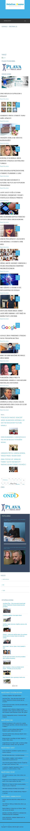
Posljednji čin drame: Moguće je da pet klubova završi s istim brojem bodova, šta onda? (13, 780)
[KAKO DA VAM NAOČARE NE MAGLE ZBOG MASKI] (9, 348)
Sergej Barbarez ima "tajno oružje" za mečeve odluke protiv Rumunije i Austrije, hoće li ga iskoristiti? (14, 743)
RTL (10, 825)
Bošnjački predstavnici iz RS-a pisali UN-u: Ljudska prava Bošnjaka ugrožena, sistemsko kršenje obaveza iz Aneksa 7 (14, 724)
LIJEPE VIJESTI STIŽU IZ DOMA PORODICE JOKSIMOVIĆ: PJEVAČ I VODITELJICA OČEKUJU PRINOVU (11, 195)
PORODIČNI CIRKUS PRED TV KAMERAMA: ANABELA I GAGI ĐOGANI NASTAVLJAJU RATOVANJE (13, 380)
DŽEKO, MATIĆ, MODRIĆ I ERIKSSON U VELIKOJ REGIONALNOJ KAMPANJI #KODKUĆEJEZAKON (13, 266)
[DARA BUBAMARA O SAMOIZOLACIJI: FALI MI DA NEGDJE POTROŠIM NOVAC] (13, 447)
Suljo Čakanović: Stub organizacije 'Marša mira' (14, 677)
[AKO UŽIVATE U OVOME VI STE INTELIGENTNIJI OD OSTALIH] (9, 279)
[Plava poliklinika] (12, 67)
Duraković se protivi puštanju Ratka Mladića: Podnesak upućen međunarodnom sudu (12, 730)
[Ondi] (11, 495)
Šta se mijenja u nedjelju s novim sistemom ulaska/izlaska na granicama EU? (12, 758)
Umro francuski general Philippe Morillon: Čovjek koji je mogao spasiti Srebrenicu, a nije (14, 763)
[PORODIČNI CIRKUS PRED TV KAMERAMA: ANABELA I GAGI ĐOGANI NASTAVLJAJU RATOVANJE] (9, 369)
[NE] (15, 82)
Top (2, 825)
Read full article (4, 99)
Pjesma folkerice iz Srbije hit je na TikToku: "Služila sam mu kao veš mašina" (14, 809)
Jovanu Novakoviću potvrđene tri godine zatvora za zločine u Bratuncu (14, 751)
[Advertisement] (15, 14)
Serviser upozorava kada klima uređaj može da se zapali (14, 800)
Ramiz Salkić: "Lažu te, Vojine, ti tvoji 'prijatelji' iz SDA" (14, 647)
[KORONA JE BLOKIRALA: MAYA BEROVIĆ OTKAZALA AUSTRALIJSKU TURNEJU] (9, 150)
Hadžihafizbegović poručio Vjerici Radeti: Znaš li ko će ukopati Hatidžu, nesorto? (15, 548)
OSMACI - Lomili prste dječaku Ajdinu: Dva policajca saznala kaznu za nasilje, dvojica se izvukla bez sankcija (15, 636)
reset (7, 825)
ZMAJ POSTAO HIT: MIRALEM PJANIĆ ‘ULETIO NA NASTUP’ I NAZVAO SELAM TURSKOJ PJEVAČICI (13, 462)
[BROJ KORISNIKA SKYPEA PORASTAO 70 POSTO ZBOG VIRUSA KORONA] (9, 208)
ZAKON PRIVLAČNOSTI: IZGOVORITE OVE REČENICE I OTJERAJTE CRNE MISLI (12, 241)
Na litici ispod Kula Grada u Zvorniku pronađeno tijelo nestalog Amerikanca (14, 657)
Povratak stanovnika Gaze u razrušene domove (13, 755)
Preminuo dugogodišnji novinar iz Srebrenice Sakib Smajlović (14, 716)
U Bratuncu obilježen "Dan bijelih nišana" (12, 615)
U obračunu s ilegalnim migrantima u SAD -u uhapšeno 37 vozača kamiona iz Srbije (12, 767)
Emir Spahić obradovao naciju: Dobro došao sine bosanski (14, 775)
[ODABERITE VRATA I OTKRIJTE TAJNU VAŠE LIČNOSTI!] (9, 107)
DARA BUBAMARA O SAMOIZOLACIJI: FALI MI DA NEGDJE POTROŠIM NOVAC (13, 439)
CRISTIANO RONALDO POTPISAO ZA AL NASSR (13, 788)
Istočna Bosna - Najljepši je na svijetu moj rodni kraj (15, 5)
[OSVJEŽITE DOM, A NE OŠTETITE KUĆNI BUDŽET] (9, 129)
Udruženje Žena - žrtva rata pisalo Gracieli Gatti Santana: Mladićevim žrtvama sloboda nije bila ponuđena (14, 605)
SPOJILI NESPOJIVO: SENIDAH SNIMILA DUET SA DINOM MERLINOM (13, 818)
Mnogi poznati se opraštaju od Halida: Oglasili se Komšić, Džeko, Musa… (14, 739)
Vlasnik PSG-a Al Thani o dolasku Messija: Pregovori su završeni (14, 792)
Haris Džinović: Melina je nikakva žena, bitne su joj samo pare (14, 804)
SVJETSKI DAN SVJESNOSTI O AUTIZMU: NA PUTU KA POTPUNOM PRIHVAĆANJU (12, 182)
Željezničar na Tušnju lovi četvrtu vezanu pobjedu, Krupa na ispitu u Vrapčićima (14, 784)
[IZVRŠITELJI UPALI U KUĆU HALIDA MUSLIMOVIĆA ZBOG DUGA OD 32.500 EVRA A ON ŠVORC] (9, 393)
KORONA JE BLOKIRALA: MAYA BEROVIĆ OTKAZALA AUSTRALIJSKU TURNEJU (12, 160)
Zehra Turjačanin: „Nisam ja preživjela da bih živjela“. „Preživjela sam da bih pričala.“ (13, 667)
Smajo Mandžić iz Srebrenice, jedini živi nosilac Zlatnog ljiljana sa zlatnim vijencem (14, 520)
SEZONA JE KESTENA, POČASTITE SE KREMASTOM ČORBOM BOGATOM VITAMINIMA (14, 813)
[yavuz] (4, 57)
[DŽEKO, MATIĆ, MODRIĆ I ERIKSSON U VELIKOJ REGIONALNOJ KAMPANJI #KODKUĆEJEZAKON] (9, 255)
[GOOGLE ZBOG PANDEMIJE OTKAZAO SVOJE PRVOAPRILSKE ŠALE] (9, 327)
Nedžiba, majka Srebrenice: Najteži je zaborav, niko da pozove (15, 624)
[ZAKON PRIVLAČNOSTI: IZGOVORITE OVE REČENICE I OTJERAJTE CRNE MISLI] (9, 231)
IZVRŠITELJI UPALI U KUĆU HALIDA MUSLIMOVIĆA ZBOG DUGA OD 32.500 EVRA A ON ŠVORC (13, 404)
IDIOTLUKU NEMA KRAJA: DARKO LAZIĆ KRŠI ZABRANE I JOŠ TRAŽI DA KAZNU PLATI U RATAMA (13, 313)
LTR (12, 825)
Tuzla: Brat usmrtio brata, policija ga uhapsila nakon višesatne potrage (14, 734)
